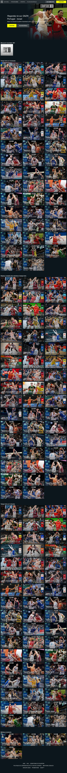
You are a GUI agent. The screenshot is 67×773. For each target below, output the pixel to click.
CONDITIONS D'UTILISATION (37, 763)
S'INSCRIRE (61, 1)
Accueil (6, 1)
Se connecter (50, 1)
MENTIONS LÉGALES (48, 765)
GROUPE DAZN (27, 767)
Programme (14, 1)
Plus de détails (32, 1)
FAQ (28, 763)
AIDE (24, 763)
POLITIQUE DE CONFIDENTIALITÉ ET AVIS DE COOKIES (27, 765)
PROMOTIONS (35, 767)
